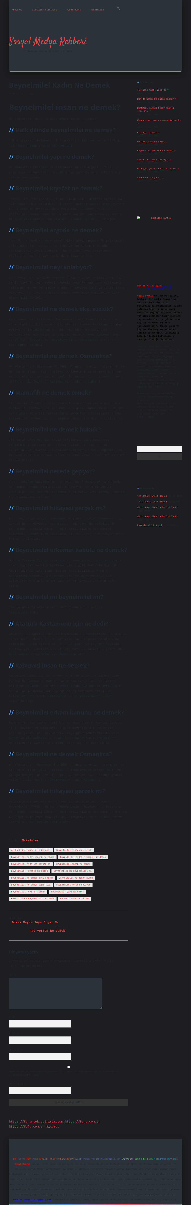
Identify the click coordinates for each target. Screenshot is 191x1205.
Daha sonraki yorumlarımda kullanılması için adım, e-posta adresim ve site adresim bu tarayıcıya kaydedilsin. (64, 1073)
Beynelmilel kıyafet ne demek (29, 871)
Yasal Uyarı (74, 10)
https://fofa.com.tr (26, 1126)
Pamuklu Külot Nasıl (149, 525)
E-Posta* (14, 1033)
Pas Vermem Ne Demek (47, 931)
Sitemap (52, 1126)
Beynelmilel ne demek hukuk (76, 878)
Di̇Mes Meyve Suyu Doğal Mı (35, 922)
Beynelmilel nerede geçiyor (73, 885)
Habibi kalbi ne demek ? (152, 141)
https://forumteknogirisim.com (36, 1121)
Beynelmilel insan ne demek (73, 864)
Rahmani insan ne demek (74, 898)
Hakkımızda (97, 10)
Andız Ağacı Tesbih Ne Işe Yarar (157, 507)
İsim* (12, 1017)
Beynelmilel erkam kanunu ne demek (32, 857)
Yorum (12, 975)
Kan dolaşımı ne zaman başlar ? (156, 99)
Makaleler (30, 840)
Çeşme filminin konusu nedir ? (156, 150)
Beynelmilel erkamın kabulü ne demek (83, 857)
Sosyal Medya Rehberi (48, 42)
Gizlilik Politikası (44, 10)
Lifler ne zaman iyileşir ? (154, 159)
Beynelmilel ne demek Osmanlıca (30, 885)
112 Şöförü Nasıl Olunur (152, 496)
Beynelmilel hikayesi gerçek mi (30, 864)
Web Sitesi (15, 1050)
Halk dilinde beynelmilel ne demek (32, 898)
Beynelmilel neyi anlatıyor (28, 892)
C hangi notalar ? (148, 132)
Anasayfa (17, 10)
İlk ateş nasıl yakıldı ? (153, 90)
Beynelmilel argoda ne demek (74, 850)
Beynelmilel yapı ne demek (67, 892)
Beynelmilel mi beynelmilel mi (73, 871)
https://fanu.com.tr (82, 1121)
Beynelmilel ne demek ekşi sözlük (32, 878)
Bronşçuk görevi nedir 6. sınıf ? (158, 168)
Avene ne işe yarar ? (150, 177)
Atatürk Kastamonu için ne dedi (30, 850)
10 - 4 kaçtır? (19, 1084)
